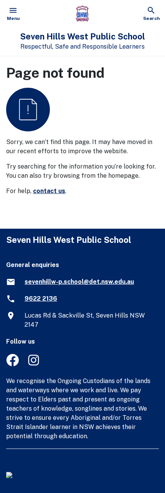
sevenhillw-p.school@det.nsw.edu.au (79, 281)
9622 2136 (41, 298)
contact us (49, 191)
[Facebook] (12, 364)
